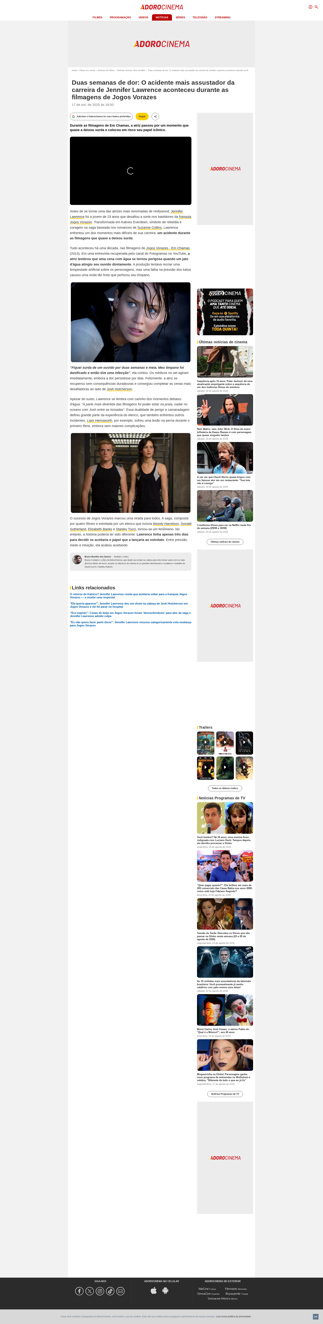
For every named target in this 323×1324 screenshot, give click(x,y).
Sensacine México (219, 1298)
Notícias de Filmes (106, 70)
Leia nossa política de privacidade (233, 1316)
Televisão (200, 17)
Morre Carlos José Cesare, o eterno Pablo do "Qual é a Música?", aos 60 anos (223, 1031)
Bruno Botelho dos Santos (98, 557)
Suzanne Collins (149, 227)
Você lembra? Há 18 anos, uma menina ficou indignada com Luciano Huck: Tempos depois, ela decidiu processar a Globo (224, 840)
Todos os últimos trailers (225, 788)
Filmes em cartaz (87, 70)
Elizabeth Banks (100, 529)
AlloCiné (204, 1288)
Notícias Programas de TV (225, 1094)
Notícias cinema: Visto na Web (131, 70)
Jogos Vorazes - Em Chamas (168, 248)
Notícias (162, 17)
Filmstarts (231, 1288)
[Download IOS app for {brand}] (155, 1290)
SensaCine (204, 1293)
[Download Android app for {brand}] (167, 1290)
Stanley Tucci (126, 529)
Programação (120, 17)
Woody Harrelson (166, 524)
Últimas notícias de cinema (225, 542)
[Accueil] (161, 7)
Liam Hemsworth (99, 420)
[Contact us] (121, 1291)
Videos (143, 17)
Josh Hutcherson (119, 389)
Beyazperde (233, 1293)
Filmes (97, 17)
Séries (180, 17)
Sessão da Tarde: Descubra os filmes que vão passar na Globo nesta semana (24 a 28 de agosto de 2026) (223, 936)
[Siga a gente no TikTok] (111, 1291)
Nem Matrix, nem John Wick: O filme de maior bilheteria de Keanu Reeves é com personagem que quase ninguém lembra (224, 432)
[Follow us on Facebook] (80, 1291)
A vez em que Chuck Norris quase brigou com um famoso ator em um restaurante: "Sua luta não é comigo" (223, 480)
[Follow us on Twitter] (90, 1291)
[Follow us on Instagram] (100, 1291)
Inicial (74, 70)
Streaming (222, 17)
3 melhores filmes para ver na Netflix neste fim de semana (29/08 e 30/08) (224, 527)
